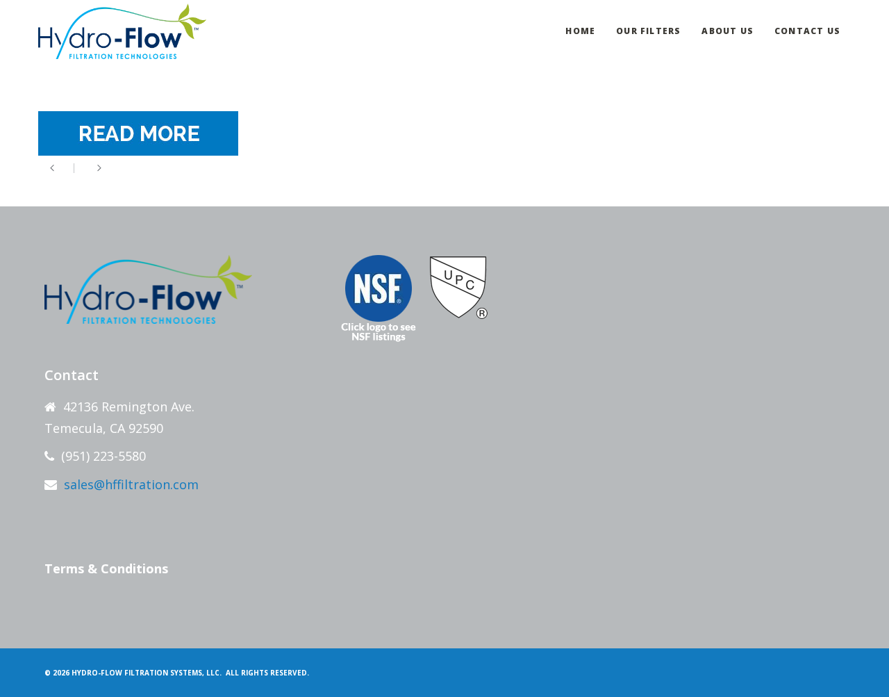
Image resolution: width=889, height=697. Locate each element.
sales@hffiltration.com (131, 484)
